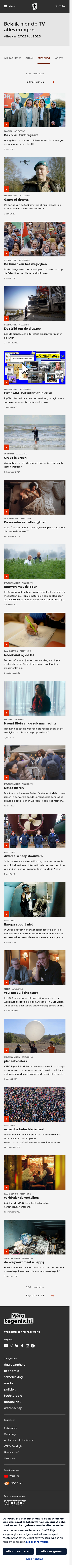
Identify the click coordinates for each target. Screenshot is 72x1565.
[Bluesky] (17, 1346)
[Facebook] (33, 1346)
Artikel (29, 57)
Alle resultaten (12, 57)
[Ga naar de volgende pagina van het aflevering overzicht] (52, 82)
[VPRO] (15, 1503)
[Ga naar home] (34, 6)
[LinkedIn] (27, 1346)
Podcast (58, 57)
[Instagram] (11, 1346)
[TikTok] (22, 1346)
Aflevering (44, 57)
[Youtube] (6, 1346)
